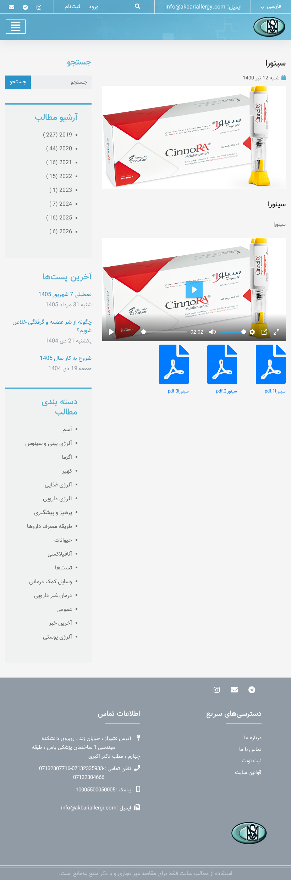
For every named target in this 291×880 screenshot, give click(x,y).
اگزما (67, 457)
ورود (94, 6)
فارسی (273, 6)
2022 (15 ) (59, 176)
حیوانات (63, 540)
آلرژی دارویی (57, 499)
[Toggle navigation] (16, 27)
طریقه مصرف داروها (49, 526)
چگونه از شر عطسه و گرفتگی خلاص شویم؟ (52, 326)
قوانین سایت (248, 773)
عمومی (64, 609)
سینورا (275, 63)
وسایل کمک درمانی (50, 582)
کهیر (67, 471)
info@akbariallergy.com (195, 7)
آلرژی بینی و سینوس (48, 443)
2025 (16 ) (59, 218)
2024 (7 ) (60, 204)
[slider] (164, 331)
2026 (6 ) (60, 232)
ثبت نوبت (252, 761)
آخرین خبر (60, 623)
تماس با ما (250, 750)
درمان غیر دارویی (53, 595)
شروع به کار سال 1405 (66, 358)
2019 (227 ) (57, 135)
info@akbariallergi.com (88, 808)
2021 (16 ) (59, 162)
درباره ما (253, 738)
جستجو (18, 82)
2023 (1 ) (60, 190)
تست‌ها (63, 568)
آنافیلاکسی (60, 554)
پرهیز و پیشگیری (53, 512)
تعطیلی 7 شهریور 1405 (65, 294)
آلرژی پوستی (57, 637)
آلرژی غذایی (58, 485)
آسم (67, 429)
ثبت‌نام (72, 6)
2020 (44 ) (59, 149)
